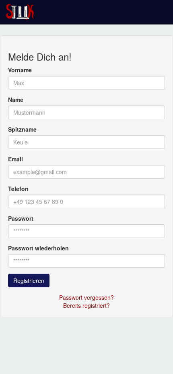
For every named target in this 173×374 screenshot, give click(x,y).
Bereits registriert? (86, 305)
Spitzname (22, 129)
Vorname (20, 70)
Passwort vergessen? (86, 297)
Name (15, 100)
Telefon (18, 189)
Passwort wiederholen (38, 248)
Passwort (20, 218)
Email (15, 159)
